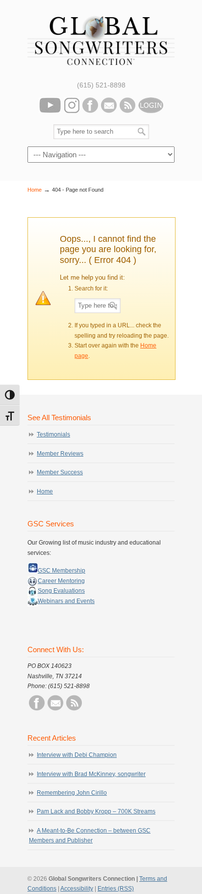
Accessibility (76, 888)
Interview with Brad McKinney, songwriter (91, 774)
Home (34, 190)
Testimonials (53, 434)
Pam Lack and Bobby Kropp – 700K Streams (96, 811)
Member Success (60, 472)
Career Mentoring (61, 580)
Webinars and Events (66, 601)
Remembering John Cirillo (72, 792)
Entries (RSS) (116, 888)
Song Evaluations (61, 590)
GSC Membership (61, 570)
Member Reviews (60, 453)
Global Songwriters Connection (101, 39)
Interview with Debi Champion (77, 754)
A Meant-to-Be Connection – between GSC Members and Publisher (90, 835)
